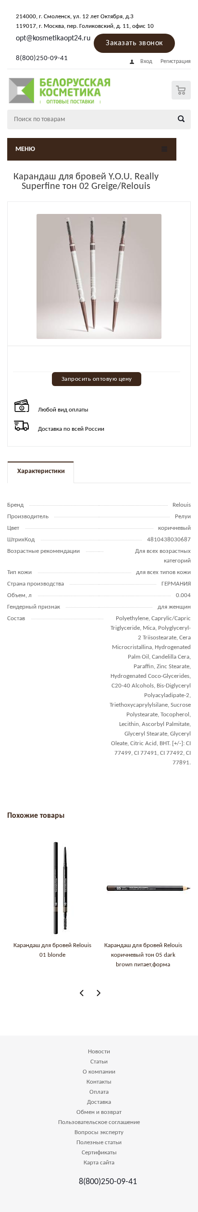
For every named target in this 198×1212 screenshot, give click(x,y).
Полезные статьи (99, 1142)
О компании (99, 1072)
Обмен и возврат (99, 1112)
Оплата (99, 1092)
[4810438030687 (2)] (99, 276)
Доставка (99, 1102)
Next (98, 993)
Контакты (99, 1082)
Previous (82, 993)
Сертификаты (99, 1153)
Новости (99, 1052)
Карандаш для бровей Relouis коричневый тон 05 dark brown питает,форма (143, 955)
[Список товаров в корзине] (182, 97)
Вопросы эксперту (99, 1132)
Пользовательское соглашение (99, 1122)
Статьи (99, 1062)
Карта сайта (99, 1163)
